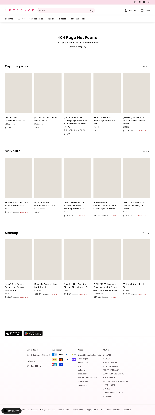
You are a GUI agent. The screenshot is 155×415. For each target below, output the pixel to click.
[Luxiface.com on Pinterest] (41, 365)
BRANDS (51, 19)
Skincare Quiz (83, 359)
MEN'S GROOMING (110, 366)
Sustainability (83, 381)
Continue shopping (77, 47)
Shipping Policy (91, 410)
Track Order (82, 374)
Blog (79, 366)
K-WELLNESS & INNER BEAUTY (115, 381)
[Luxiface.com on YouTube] (36, 365)
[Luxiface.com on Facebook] (32, 365)
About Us (116, 410)
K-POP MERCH (109, 378)
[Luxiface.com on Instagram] (28, 365)
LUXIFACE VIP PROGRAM (113, 393)
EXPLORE (62, 19)
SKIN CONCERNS (36, 19)
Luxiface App (83, 370)
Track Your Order (79, 19)
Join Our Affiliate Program (87, 378)
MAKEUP (21, 19)
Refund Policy (105, 410)
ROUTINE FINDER (110, 363)
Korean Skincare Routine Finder (89, 355)
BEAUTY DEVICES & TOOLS (114, 374)
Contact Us (127, 410)
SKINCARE (9, 19)
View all (146, 66)
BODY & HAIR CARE (111, 370)
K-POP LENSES (109, 385)
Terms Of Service (64, 410)
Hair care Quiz (83, 363)
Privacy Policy (78, 410)
